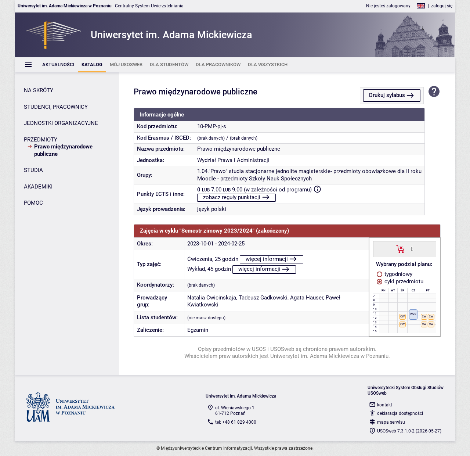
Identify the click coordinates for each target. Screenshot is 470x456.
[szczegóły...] (411, 248)
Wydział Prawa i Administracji (233, 160)
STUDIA (33, 170)
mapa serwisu (391, 422)
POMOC (33, 203)
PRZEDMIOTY (40, 139)
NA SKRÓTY (38, 90)
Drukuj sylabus (387, 95)
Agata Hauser (306, 297)
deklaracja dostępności (400, 413)
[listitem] (58, 64)
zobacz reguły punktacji (231, 197)
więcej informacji (267, 259)
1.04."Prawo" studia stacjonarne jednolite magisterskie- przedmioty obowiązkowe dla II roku (309, 171)
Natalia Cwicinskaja (211, 297)
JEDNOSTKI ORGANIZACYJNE (61, 123)
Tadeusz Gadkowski (263, 297)
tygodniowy (397, 274)
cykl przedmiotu (403, 281)
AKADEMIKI (38, 186)
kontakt (384, 404)
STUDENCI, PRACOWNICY (56, 107)
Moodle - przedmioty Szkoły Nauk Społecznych (254, 178)
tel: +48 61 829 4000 (235, 422)
